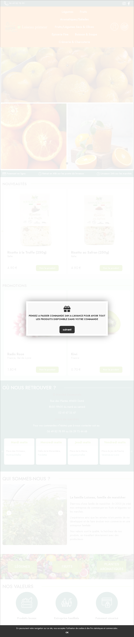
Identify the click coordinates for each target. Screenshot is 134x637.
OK (67, 632)
